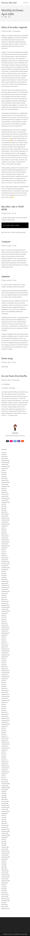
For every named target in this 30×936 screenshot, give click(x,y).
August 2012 (5, 750)
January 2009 (5, 781)
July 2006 (4, 839)
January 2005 (5, 873)
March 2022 (4, 534)
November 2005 (5, 853)
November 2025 (5, 462)
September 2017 (6, 633)
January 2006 (5, 849)
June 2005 (4, 863)
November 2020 (5, 563)
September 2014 (6, 700)
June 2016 (4, 661)
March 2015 (4, 688)
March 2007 (4, 823)
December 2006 (5, 829)
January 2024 (5, 496)
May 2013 (4, 732)
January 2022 (5, 538)
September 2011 (6, 772)
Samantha (19, 319)
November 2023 (5, 498)
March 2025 (4, 478)
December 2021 (5, 540)
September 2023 (6, 502)
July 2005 (4, 861)
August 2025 (5, 468)
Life (15, 213)
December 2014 (5, 694)
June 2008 (4, 793)
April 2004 (4, 890)
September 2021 (6, 546)
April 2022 (4, 532)
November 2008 (5, 783)
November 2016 (5, 651)
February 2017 (5, 645)
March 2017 (4, 643)
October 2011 (5, 769)
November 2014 (5, 696)
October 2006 (5, 833)
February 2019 (5, 601)
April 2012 (4, 758)
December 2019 (5, 585)
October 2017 (5, 631)
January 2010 (5, 779)
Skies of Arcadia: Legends (14, 27)
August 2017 (5, 635)
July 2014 (4, 704)
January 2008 (5, 803)
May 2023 (4, 508)
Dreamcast (17, 31)
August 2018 (5, 613)
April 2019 (4, 597)
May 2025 (4, 474)
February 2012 (5, 762)
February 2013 (5, 738)
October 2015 (5, 674)
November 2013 (5, 720)
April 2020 (4, 577)
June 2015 (4, 682)
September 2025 (6, 466)
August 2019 (5, 593)
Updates (6, 276)
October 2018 (5, 609)
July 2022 (4, 528)
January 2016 (5, 668)
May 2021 (4, 553)
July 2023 (4, 504)
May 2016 (4, 662)
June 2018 (4, 617)
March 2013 (4, 736)
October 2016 (5, 653)
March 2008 (4, 799)
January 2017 (5, 647)
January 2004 (5, 896)
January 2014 (5, 716)
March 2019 (4, 599)
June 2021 (4, 552)
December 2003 (5, 898)
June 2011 (4, 777)
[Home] (2, 17)
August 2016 (5, 657)
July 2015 (4, 680)
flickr (11, 336)
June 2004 (4, 887)
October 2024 (5, 484)
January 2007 (5, 827)
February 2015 (5, 690)
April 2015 (4, 686)
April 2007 (4, 821)
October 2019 (5, 589)
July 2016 (4, 659)
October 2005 (5, 855)
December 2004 (5, 875)
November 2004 (5, 877)
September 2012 (6, 748)
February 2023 (5, 514)
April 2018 (4, 621)
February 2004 (5, 894)
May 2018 (4, 619)
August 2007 (5, 813)
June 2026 (4, 452)
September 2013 (6, 724)
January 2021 (5, 559)
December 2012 (5, 742)
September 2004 (6, 881)
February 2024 (5, 494)
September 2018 (6, 611)
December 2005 (5, 851)
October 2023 (5, 500)
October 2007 (5, 809)
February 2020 (5, 581)
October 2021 (5, 544)
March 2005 (4, 869)
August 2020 (5, 569)
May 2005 (4, 865)
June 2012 (4, 754)
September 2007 (6, 811)
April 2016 (4, 664)
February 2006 (5, 847)
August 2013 (5, 726)
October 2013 (5, 722)
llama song (7, 358)
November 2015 (5, 672)
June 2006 (4, 841)
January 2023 (5, 516)
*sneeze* (6, 241)
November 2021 (5, 542)
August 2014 (5, 702)
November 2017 (5, 629)
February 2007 (5, 825)
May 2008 (4, 795)
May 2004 (4, 888)
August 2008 (5, 789)
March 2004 (4, 892)
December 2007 (5, 805)
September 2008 (6, 787)
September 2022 (6, 524)
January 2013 (5, 740)
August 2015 (5, 678)
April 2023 (4, 510)
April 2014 (4, 710)
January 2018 (5, 625)
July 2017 (4, 637)
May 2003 (4, 902)
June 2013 (4, 730)
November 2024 (5, 482)
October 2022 (5, 522)
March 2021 (4, 555)
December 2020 (5, 561)
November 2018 (5, 607)
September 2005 (6, 857)
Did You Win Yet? (9, 2)
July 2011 (4, 776)
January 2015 (5, 692)
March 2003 (4, 904)
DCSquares (24, 290)
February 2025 (5, 480)
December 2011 (5, 766)
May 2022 (4, 530)
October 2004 (5, 879)
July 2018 (4, 615)
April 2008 (4, 797)
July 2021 (4, 549)
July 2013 (4, 728)
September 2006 (6, 835)
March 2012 (4, 760)
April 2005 (4, 867)
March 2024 (4, 492)
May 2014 (4, 708)
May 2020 (4, 575)
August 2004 (5, 883)
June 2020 (4, 573)
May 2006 (4, 843)
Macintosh (17, 380)
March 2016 (4, 666)
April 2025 (4, 476)
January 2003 (5, 906)
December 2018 (5, 605)
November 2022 (5, 520)
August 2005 (5, 859)
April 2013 (4, 734)
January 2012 (5, 764)
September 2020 (6, 567)
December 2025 (5, 460)
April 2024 (4, 490)
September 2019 (6, 591)
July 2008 (4, 791)
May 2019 (4, 595)
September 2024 (6, 486)
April (9, 17)
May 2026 (4, 454)
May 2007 (4, 819)
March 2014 (4, 712)
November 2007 (5, 807)
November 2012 (5, 744)
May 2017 (4, 641)
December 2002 (5, 908)
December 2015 (5, 670)
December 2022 (5, 518)
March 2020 (4, 579)
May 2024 (4, 488)
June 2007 (4, 817)
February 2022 (5, 536)
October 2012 (5, 746)
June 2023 (4, 506)
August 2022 (5, 526)
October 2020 (5, 565)
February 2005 (5, 871)
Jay (9, 307)
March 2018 (4, 623)
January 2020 (5, 583)
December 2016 (5, 649)
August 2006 (5, 837)
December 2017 (5, 627)
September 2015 (6, 676)
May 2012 (4, 756)
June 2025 (4, 472)
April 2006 (4, 845)
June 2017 (4, 639)
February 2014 (5, 714)
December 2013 (5, 718)
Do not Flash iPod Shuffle (14, 376)
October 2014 (5, 698)
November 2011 (5, 768)
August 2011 (5, 773)
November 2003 (5, 900)
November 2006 (5, 831)
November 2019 (5, 587)
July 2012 (4, 752)
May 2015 (4, 684)
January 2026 (5, 458)
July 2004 (4, 884)
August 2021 (5, 548)
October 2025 (5, 464)
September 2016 (6, 655)
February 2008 (5, 801)
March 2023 (4, 512)
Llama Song (5, 366)
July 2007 (4, 815)
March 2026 (4, 456)
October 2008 (5, 785)
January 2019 (5, 603)
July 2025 (4, 470)
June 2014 (4, 706)
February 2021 (5, 557)
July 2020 (4, 571)
